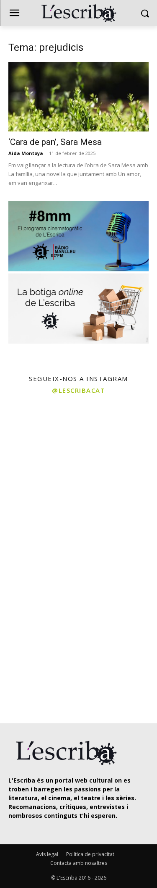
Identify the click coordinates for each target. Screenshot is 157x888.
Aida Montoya (25, 153)
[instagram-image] (38, 438)
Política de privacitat (90, 854)
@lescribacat (78, 390)
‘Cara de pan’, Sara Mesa (55, 142)
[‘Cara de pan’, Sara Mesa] (78, 96)
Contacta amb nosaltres (78, 863)
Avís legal (47, 854)
